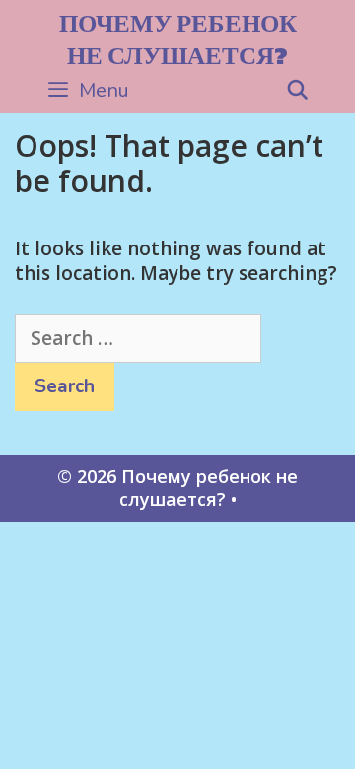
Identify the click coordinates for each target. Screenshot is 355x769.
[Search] (298, 90)
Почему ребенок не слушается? (178, 39)
